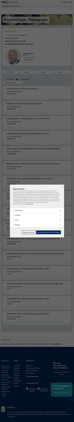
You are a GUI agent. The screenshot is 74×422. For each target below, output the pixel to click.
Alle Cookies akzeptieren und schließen (48, 232)
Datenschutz (29, 204)
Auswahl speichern (28, 232)
